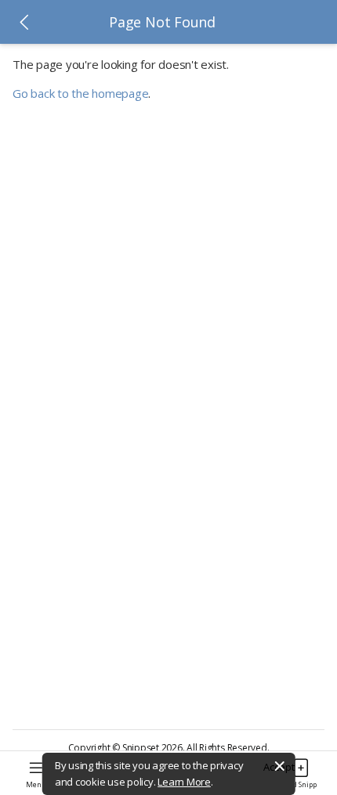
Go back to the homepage (80, 93)
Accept (279, 767)
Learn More (184, 782)
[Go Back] (24, 22)
